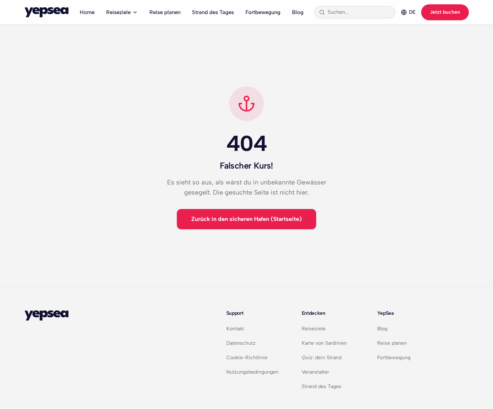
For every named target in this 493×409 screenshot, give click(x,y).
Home (87, 12)
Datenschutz (241, 343)
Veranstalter (315, 372)
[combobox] (359, 12)
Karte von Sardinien (324, 343)
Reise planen (164, 12)
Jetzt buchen (445, 12)
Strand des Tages (213, 12)
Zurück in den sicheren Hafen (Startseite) (246, 219)
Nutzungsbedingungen (252, 372)
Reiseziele (118, 12)
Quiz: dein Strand (321, 357)
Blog (298, 12)
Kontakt (235, 329)
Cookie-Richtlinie (246, 357)
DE (412, 12)
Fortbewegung (262, 12)
